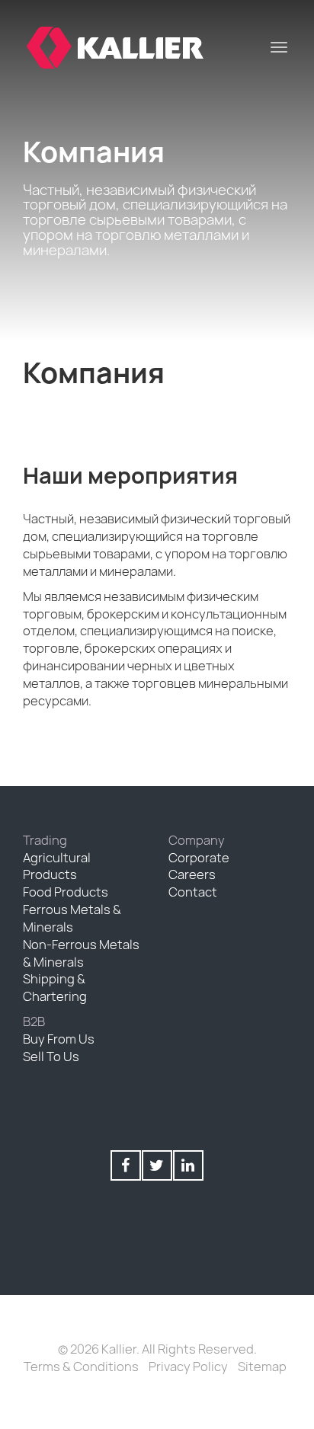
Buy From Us (59, 1039)
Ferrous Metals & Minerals (72, 918)
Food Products (65, 892)
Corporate (198, 857)
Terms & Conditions (81, 1366)
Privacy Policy (188, 1366)
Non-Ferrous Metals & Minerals (81, 953)
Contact (192, 892)
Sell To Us (51, 1056)
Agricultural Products (57, 866)
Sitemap (262, 1366)
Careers (192, 874)
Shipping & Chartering (55, 987)
